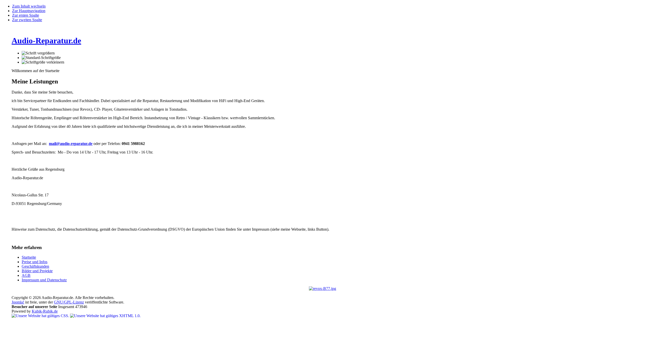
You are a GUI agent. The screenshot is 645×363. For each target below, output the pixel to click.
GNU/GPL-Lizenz (69, 302)
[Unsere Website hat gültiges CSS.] (41, 316)
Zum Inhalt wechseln (29, 6)
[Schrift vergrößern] (38, 53)
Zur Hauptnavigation (28, 11)
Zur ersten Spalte (25, 15)
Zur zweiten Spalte (27, 20)
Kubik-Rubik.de (45, 311)
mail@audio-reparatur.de (70, 143)
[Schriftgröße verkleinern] (43, 62)
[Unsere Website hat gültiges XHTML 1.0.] (105, 316)
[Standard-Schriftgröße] (41, 57)
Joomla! (18, 302)
